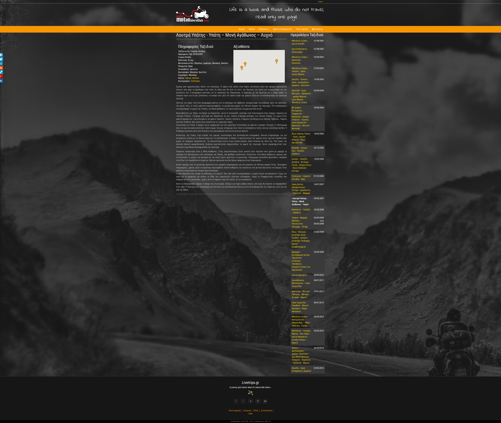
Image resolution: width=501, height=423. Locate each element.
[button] (276, 61)
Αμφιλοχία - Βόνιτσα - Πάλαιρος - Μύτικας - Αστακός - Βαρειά (301, 294)
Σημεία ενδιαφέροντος (282, 29)
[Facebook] (236, 401)
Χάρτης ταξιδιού (192, 78)
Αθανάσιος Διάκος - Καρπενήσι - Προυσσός (300, 60)
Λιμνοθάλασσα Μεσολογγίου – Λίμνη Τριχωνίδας (301, 283)
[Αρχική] (192, 14)
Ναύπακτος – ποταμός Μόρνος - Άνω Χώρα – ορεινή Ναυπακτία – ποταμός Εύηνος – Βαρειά (301, 337)
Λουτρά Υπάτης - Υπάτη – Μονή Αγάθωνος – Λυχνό (300, 201)
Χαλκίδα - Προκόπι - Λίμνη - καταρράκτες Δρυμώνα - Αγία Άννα (300, 82)
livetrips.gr (318, 29)
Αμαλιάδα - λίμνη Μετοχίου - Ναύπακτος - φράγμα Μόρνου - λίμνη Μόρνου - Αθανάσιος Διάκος (301, 96)
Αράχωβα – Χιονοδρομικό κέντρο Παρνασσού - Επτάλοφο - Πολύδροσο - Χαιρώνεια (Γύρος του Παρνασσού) (301, 261)
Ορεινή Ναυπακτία (299, 275)
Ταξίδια (251, 29)
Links (250, 413)
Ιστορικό (247, 410)
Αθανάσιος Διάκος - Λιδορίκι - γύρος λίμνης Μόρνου (300, 71)
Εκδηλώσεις (264, 29)
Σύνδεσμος (195, 81)
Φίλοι (256, 410)
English (320, 1)
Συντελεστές (266, 410)
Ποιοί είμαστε (302, 29)
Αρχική (241, 29)
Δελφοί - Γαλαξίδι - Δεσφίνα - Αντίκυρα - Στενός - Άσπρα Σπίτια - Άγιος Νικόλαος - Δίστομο (301, 165)
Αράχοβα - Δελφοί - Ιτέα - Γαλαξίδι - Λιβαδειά (300, 151)
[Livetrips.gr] (250, 392)
